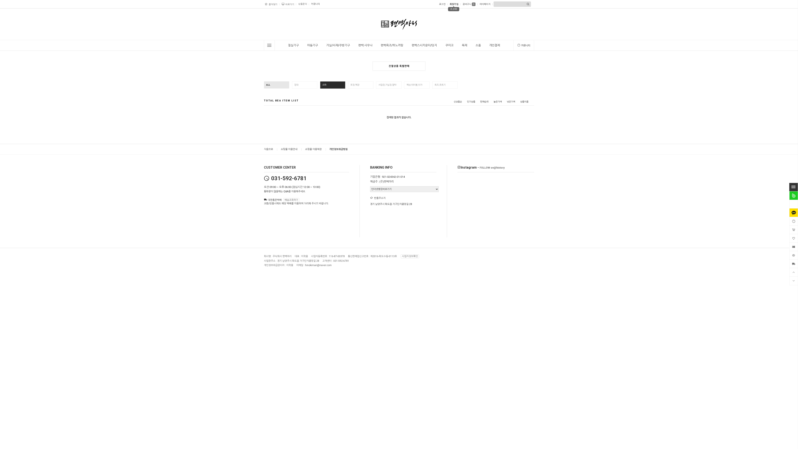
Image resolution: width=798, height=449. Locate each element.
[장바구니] (793, 230)
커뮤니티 (315, 4)
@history (492, 167)
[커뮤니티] (793, 221)
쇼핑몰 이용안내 (289, 149)
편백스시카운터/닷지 (424, 45)
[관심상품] (793, 238)
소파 (324, 85)
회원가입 (454, 4)
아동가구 (312, 45)
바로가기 (289, 4)
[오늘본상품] (793, 255)
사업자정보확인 (410, 256)
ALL (268, 85)
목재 (464, 45)
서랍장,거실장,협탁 (387, 85)
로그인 (442, 4)
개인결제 (494, 45)
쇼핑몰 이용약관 (313, 149)
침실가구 (293, 45)
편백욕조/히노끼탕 (392, 45)
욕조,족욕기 (440, 85)
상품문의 (302, 4)
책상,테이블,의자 (414, 85)
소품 (478, 45)
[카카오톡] (793, 212)
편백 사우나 (365, 45)
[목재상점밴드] (793, 195)
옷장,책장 (354, 85)
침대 (296, 85)
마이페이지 (485, 4)
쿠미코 (449, 45)
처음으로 (268, 149)
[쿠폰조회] (793, 247)
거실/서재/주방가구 (338, 45)
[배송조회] (793, 264)
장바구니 (468, 4)
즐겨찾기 (273, 4)
